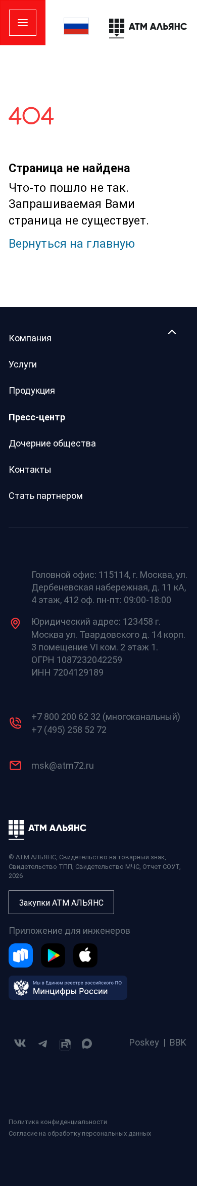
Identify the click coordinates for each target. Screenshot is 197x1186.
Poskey (144, 1042)
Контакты (30, 469)
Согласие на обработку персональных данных (80, 1133)
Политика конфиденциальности (58, 1122)
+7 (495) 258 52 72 (69, 729)
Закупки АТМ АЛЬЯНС (61, 903)
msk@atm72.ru (62, 765)
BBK (178, 1042)
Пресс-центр (37, 417)
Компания (30, 338)
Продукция (32, 390)
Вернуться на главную (72, 244)
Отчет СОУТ (160, 866)
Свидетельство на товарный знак (112, 857)
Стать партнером (46, 495)
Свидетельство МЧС (107, 866)
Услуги (23, 364)
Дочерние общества (52, 443)
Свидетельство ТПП (40, 866)
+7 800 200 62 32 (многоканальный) (105, 716)
